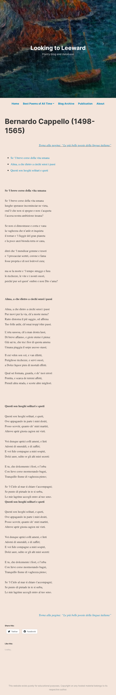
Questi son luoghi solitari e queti (29, 170)
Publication (85, 103)
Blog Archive (66, 103)
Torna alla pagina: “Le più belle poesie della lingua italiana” (75, 145)
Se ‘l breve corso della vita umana (30, 158)
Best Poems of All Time (37, 103)
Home (15, 103)
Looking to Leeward (58, 47)
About (100, 103)
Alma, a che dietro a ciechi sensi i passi (33, 164)
